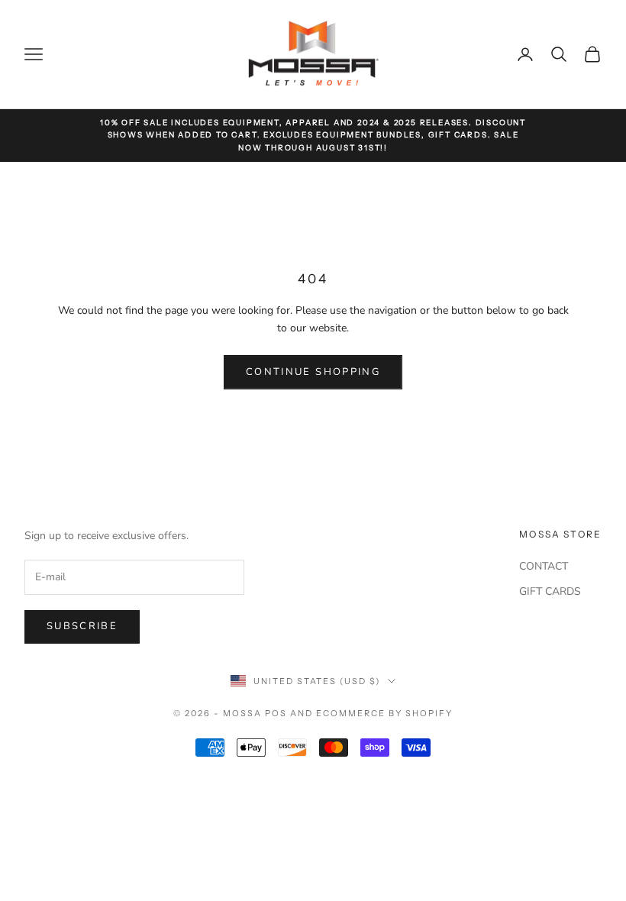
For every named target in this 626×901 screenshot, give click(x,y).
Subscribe (82, 626)
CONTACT (543, 566)
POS (276, 713)
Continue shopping (313, 372)
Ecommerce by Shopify (384, 713)
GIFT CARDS (550, 591)
